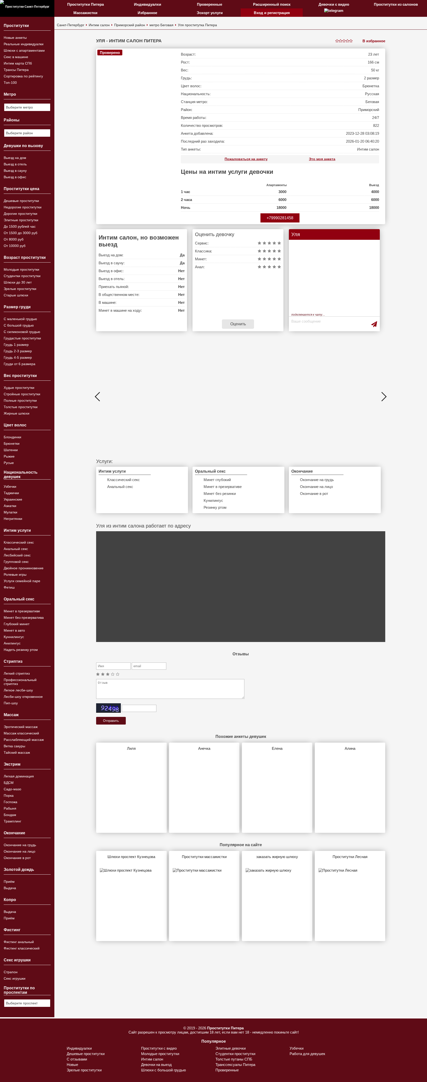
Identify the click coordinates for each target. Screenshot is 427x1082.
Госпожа (10, 802)
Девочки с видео (334, 4)
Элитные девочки (230, 1048)
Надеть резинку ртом (21, 650)
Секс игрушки (14, 978)
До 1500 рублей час (20, 226)
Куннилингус (14, 637)
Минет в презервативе (22, 611)
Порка (9, 795)
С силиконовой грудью (22, 332)
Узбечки (10, 486)
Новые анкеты (15, 38)
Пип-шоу (11, 703)
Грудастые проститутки (22, 338)
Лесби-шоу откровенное (23, 697)
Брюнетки (12, 443)
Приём (9, 881)
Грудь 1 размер (16, 345)
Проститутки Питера (85, 4)
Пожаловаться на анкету (246, 159)
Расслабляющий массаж (24, 740)
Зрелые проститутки (20, 289)
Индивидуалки (147, 4)
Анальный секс (16, 549)
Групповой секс (16, 562)
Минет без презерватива (24, 617)
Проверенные (209, 4)
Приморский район (129, 25)
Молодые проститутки (21, 269)
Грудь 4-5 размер (18, 357)
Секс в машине (16, 57)
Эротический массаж (21, 727)
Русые (9, 463)
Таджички (11, 493)
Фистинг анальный (19, 942)
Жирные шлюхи (16, 413)
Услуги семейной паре (22, 581)
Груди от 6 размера (19, 364)
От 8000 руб (13, 239)
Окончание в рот (17, 858)
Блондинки (12, 437)
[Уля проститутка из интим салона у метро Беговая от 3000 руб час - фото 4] (330, 396)
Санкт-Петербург (70, 25)
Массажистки (85, 13)
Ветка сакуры (14, 746)
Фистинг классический (22, 948)
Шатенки (11, 450)
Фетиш (9, 587)
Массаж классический (21, 733)
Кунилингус (213, 500)
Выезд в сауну (15, 171)
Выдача (10, 888)
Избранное (147, 13)
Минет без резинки (220, 493)
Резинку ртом (215, 507)
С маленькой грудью (20, 319)
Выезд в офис (15, 177)
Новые (72, 1064)
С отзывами (77, 1059)
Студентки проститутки (22, 276)
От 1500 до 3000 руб (20, 233)
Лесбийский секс (17, 555)
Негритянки (13, 519)
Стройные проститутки (22, 394)
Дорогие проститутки (20, 214)
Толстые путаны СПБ (233, 1059)
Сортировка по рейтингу (23, 76)
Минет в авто (14, 630)
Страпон (11, 972)
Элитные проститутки (21, 220)
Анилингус (12, 643)
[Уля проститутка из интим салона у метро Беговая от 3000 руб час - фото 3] (240, 396)
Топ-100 (10, 83)
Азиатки (10, 506)
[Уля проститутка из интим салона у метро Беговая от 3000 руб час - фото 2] (151, 396)
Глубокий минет (16, 624)
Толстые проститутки (21, 407)
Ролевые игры (15, 574)
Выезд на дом (15, 158)
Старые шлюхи (16, 295)
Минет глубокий (217, 480)
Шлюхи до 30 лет (18, 282)
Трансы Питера (16, 70)
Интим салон (99, 25)
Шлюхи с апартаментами (24, 50)
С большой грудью (19, 325)
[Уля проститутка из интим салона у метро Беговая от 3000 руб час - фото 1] (135, 136)
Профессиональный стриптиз (20, 682)
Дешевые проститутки (21, 201)
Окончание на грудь (20, 845)
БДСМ (9, 783)
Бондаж (10, 815)
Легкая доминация (19, 776)
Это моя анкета (322, 159)
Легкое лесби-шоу (18, 690)
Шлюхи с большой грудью (163, 1070)
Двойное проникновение (23, 568)
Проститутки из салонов (396, 4)
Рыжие (9, 456)
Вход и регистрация (272, 13)
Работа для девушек (307, 1054)
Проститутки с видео (159, 1048)
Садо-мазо (12, 789)
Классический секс (19, 542)
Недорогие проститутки (23, 207)
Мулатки (10, 512)
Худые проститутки (19, 388)
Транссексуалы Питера (235, 1064)
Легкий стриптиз (17, 673)
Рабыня (10, 808)
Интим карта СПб (18, 63)
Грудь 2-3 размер (18, 351)
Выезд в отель (15, 164)
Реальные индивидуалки (23, 44)
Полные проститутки (20, 400)
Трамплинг (12, 821)
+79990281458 (280, 218)
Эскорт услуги (210, 13)
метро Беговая (161, 25)
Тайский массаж (17, 752)
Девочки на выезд (156, 1064)
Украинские (13, 499)
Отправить (111, 721)
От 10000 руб (14, 246)
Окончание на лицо (19, 851)
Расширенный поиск (272, 4)
